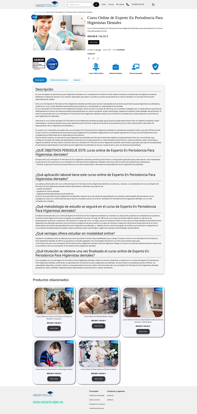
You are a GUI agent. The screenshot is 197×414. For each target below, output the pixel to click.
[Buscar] (96, 4)
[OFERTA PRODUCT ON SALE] (54, 300)
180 (109, 50)
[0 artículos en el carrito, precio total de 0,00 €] (153, 4)
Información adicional (59, 80)
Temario (77, 80)
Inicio (36, 12)
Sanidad (42, 12)
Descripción (39, 80)
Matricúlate (94, 42)
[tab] (40, 80)
